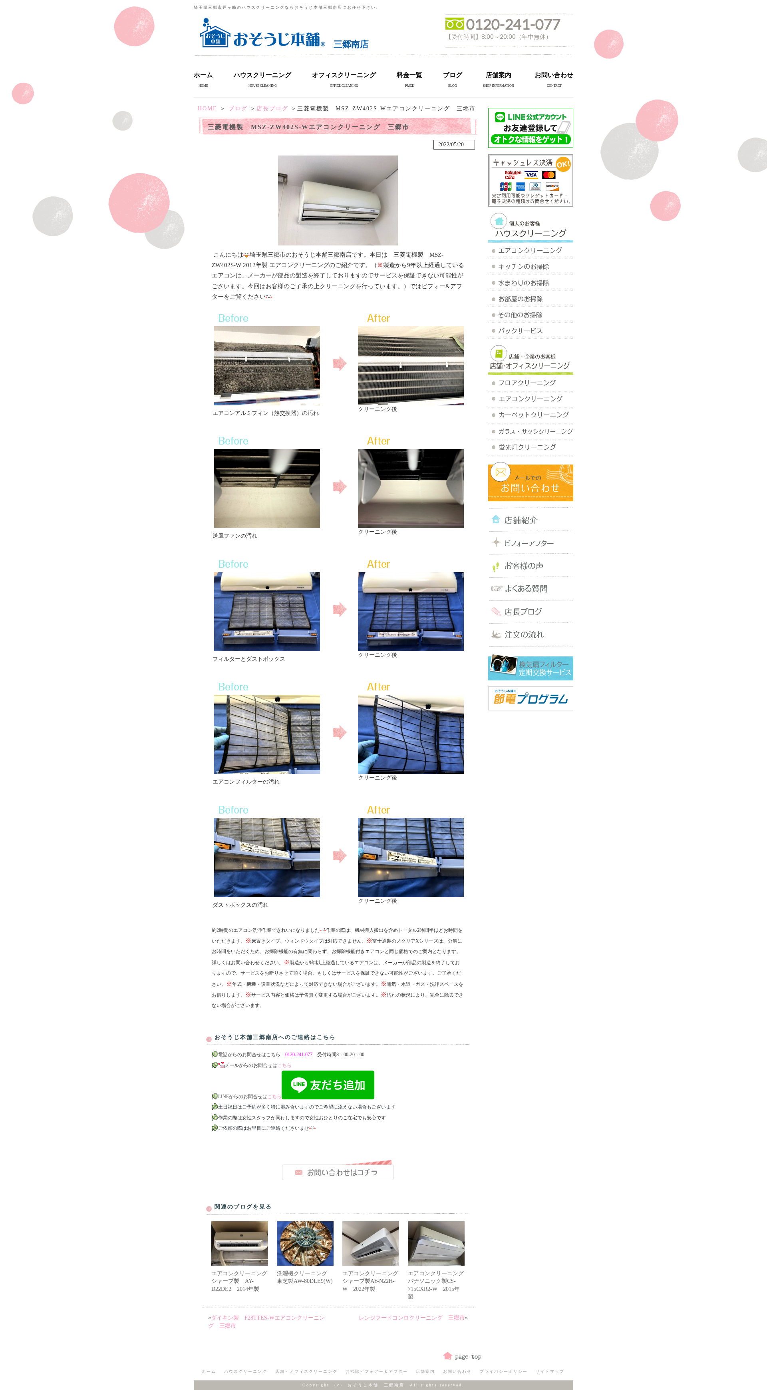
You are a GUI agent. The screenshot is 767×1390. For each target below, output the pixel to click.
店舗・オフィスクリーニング (306, 1371)
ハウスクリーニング (262, 75)
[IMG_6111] (411, 525)
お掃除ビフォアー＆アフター (377, 1371)
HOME (207, 109)
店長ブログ (272, 109)
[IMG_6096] (338, 242)
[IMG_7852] (411, 894)
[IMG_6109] (411, 402)
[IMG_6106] (267, 402)
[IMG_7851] (411, 771)
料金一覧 (409, 75)
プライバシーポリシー (504, 1371)
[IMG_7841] (267, 894)
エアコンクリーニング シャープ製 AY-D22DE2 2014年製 (242, 1281)
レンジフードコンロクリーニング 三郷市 (412, 1318)
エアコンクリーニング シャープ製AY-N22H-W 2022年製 (373, 1281)
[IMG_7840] (267, 771)
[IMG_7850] (411, 648)
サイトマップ (550, 1371)
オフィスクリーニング (344, 75)
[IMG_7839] (267, 648)
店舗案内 (498, 75)
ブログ (452, 75)
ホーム (203, 75)
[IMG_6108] (267, 525)
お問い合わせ (554, 75)
